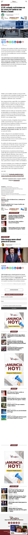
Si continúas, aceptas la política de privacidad (12, 305)
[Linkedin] (15, 42)
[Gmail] (23, 42)
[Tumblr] (20, 42)
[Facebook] (2, 42)
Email (2, 301)
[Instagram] (7, 42)
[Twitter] (5, 42)
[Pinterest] (18, 42)
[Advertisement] (14, 79)
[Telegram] (12, 42)
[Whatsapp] (10, 42)
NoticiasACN (16, 180)
